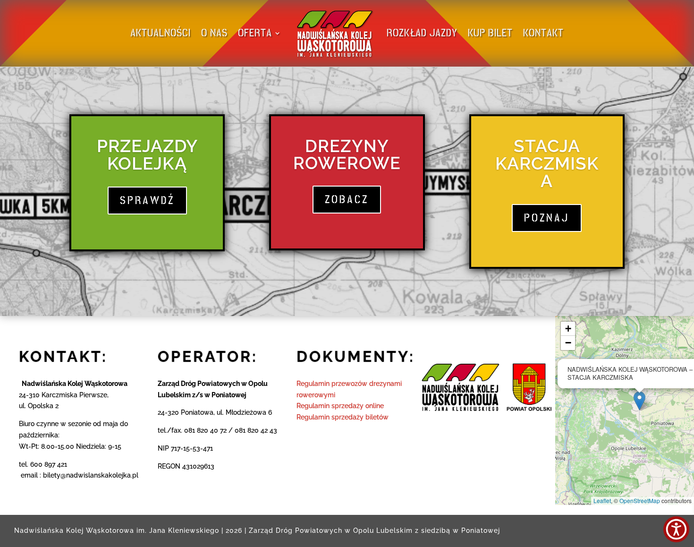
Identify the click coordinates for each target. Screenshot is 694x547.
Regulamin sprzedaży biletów (342, 417)
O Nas (214, 33)
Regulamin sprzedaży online (340, 406)
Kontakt (543, 33)
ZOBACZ (347, 199)
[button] (639, 400)
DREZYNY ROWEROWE (347, 154)
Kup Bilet (490, 33)
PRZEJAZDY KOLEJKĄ (147, 155)
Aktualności (160, 33)
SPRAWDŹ (147, 200)
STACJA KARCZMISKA (547, 163)
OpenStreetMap (639, 500)
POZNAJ (546, 218)
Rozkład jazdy (422, 33)
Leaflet (602, 500)
